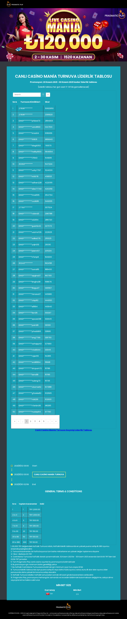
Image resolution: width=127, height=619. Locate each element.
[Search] (43, 95)
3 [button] (35, 421)
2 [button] (30, 421)
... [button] (22, 421)
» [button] (55, 421)
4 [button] (39, 421)
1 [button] (26, 421)
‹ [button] (18, 421)
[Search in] (48, 95)
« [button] (14, 421)
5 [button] (43, 421)
